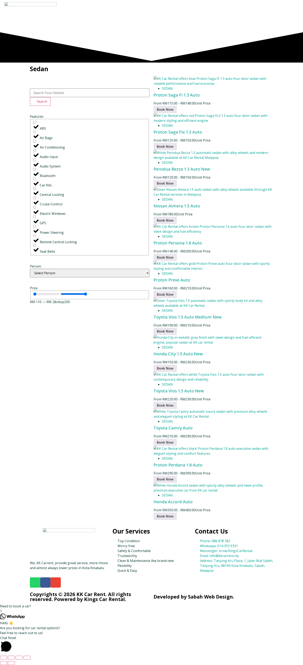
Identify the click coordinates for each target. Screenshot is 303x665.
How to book (152, 16)
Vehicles (125, 16)
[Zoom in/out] (3, 657)
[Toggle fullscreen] (11, 657)
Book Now (165, 109)
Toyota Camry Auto (173, 428)
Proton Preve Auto (172, 280)
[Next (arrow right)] (11, 663)
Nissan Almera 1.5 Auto (177, 206)
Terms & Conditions (192, 16)
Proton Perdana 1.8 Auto (178, 465)
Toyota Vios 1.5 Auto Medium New (188, 317)
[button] (151, 606)
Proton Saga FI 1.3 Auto (177, 95)
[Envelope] (55, 582)
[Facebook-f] (45, 582)
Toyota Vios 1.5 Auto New (179, 391)
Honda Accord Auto (173, 502)
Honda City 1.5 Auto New (178, 354)
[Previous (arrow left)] (3, 663)
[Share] (19, 657)
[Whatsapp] (35, 582)
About (224, 16)
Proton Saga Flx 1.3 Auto (178, 132)
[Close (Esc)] (27, 657)
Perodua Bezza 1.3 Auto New (182, 169)
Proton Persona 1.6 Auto (178, 243)
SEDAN (167, 88)
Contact (246, 16)
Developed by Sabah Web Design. (194, 596)
